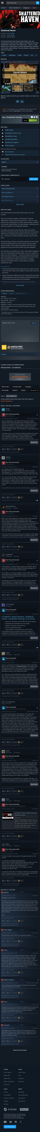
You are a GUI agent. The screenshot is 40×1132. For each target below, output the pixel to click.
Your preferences (16, 367)
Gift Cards (6, 1084)
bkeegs (8, 409)
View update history (7, 196)
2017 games (9, 845)
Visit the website (6, 192)
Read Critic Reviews (17, 348)
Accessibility (7, 1095)
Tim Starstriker (10, 604)
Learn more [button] (33, 179)
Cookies (6, 1101)
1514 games (9, 556)
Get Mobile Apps (10, 1126)
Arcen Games (11, 33)
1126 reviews (17, 654)
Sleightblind (9, 554)
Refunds (6, 1104)
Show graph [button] (33, 390)
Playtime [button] (14, 390)
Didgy (7, 844)
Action (4, 55)
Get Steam (21, 1092)
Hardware (21, 1078)
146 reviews (8, 703)
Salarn (7, 799)
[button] (4, 8)
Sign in (3, 96)
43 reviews (8, 410)
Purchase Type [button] (17, 386)
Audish (8, 750)
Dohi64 (8, 653)
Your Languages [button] (11, 396)
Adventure (12, 55)
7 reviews (15, 508)
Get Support (21, 1098)
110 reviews (16, 845)
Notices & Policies (9, 1098)
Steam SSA (7, 1075)
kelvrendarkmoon (11, 506)
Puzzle (26, 55)
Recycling (21, 1081)
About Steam (7, 1072)
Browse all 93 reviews (20, 1050)
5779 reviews (17, 800)
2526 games (9, 752)
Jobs (19, 1075)
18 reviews (8, 459)
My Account (21, 1101)
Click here (17, 111)
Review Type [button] (5, 386)
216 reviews (8, 606)
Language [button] (28, 386)
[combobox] (21, 2)
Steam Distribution (9, 1081)
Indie (19, 55)
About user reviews (6, 367)
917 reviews (17, 752)
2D (32, 55)
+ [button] (36, 55)
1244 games (9, 654)
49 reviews (16, 556)
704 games (8, 508)
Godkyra (8, 457)
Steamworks (7, 1078)
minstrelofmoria (10, 702)
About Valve (21, 1072)
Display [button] (23, 390)
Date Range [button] (5, 390)
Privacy (6, 1092)
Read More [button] (34, 442)
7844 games (9, 800)
